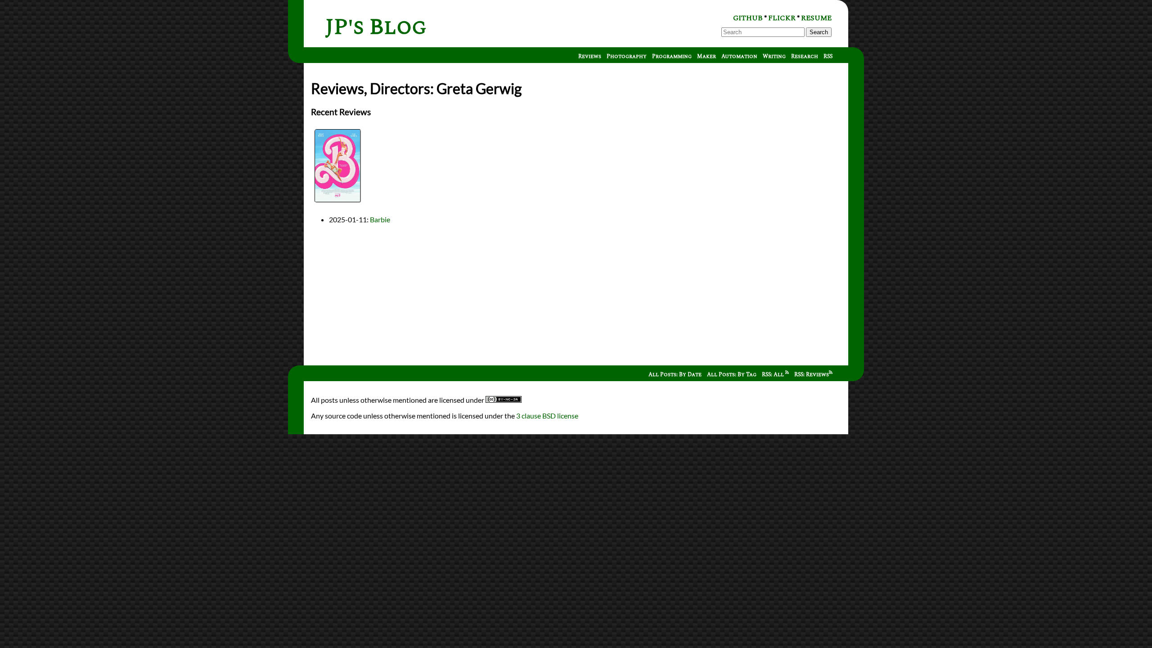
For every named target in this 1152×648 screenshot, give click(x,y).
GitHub (748, 18)
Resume (816, 18)
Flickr (782, 18)
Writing (774, 56)
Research (804, 56)
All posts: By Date (675, 374)
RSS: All (773, 374)
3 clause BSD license (547, 415)
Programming (672, 56)
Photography (627, 56)
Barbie (380, 219)
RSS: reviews (811, 374)
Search (819, 32)
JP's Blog (376, 27)
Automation (739, 56)
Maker (706, 56)
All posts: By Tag (731, 374)
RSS (828, 56)
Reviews (589, 56)
